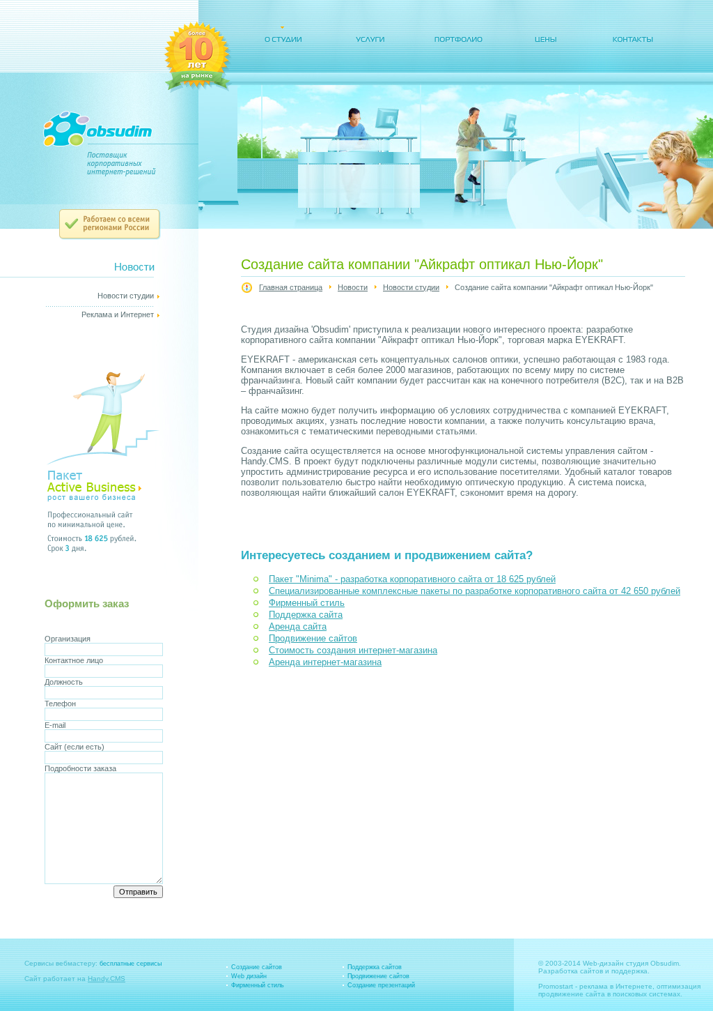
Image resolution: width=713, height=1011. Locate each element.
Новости (353, 287)
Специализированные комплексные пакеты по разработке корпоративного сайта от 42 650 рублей (474, 591)
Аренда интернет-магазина (325, 662)
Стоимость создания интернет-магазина (353, 650)
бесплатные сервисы (131, 963)
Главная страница (290, 287)
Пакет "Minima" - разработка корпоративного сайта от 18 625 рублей (412, 579)
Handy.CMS (106, 978)
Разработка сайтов (570, 971)
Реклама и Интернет (117, 314)
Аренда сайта (298, 626)
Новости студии (411, 287)
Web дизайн (249, 976)
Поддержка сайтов (374, 967)
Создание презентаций (381, 985)
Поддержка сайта (306, 614)
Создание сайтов (256, 967)
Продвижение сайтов (313, 638)
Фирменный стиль (307, 603)
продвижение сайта (571, 994)
